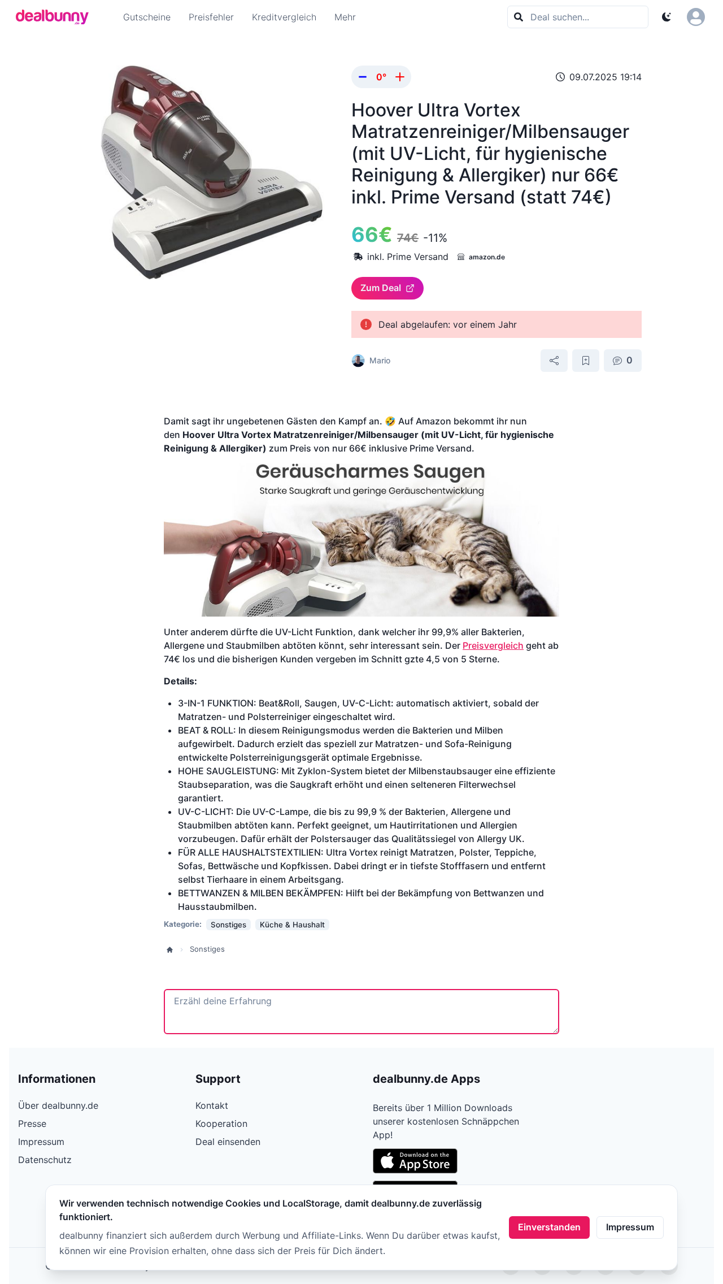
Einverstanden (549, 1227)
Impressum (630, 1227)
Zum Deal (380, 287)
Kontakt (211, 1105)
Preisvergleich (493, 645)
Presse (32, 1123)
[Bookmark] (585, 360)
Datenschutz (45, 1159)
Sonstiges (207, 948)
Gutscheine (147, 17)
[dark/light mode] (666, 17)
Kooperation (221, 1123)
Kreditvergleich (284, 17)
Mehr (345, 17)
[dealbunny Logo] (56, 17)
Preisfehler (211, 17)
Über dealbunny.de (58, 1105)
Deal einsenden (227, 1141)
